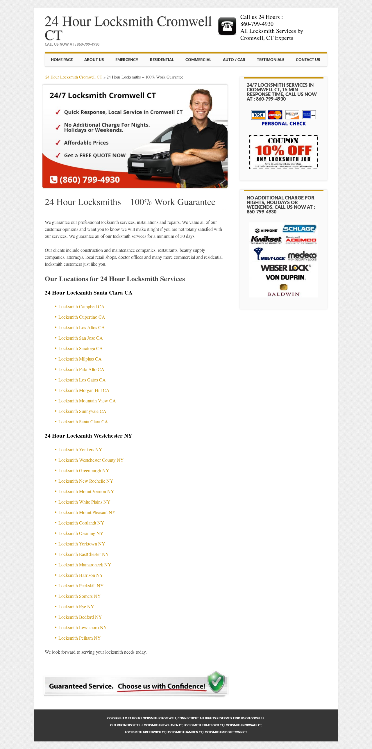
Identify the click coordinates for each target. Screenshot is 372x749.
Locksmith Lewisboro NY (82, 627)
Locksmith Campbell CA (81, 306)
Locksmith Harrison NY (80, 575)
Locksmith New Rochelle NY (85, 481)
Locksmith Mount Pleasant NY (87, 512)
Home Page (62, 60)
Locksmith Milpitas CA (80, 359)
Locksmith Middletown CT (225, 732)
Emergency (126, 60)
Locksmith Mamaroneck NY (84, 564)
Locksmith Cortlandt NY (81, 523)
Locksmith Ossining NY (80, 533)
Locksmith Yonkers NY (80, 449)
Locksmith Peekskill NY (81, 585)
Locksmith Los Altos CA (81, 327)
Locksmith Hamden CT (184, 732)
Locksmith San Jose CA (80, 338)
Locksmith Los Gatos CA (82, 380)
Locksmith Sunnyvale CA (82, 411)
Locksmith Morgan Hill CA (84, 390)
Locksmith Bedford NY (80, 617)
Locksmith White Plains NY (84, 502)
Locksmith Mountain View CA (87, 400)
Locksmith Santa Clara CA (83, 421)
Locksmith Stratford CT (203, 725)
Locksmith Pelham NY (79, 638)
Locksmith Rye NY (76, 606)
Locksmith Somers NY (79, 596)
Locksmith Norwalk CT (243, 725)
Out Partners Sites (125, 725)
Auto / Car (234, 60)
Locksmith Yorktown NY (81, 544)
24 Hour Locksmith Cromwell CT (128, 27)
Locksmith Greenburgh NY (83, 470)
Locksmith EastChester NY (83, 554)
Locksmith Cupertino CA (81, 317)
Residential (162, 60)
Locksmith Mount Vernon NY (86, 491)
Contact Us (308, 60)
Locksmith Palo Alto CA (81, 369)
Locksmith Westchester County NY (91, 460)
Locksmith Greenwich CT (145, 732)
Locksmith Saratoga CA (80, 348)
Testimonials (270, 60)
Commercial (198, 60)
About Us (94, 60)
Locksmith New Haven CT (162, 725)
